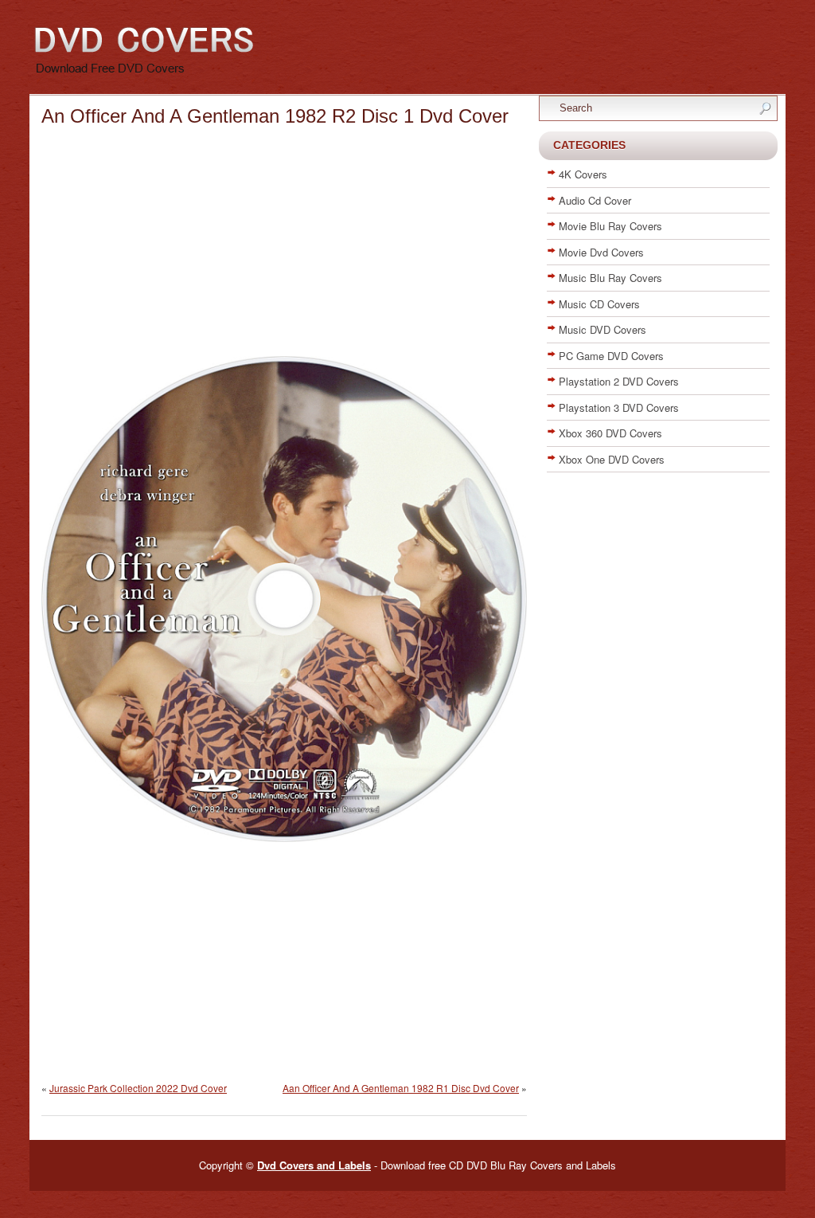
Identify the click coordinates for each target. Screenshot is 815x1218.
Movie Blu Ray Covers (610, 225)
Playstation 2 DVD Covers (619, 381)
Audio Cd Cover (595, 200)
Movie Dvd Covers (601, 252)
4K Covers (583, 174)
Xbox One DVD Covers (612, 459)
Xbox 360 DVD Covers (610, 433)
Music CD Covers (599, 303)
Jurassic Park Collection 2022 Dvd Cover (138, 1088)
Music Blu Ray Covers (610, 277)
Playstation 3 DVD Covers (619, 407)
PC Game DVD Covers (611, 355)
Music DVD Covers (602, 329)
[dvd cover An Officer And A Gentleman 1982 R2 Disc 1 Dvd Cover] (284, 838)
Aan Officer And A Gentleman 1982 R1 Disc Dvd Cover (401, 1088)
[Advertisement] (284, 244)
